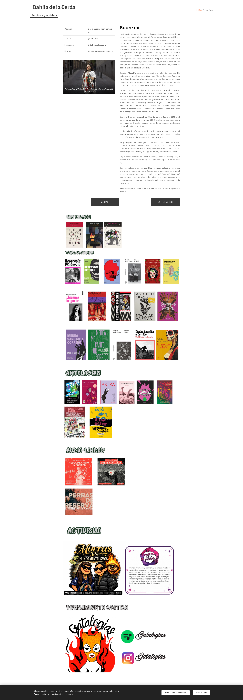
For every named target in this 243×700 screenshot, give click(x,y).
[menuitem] (200, 10)
